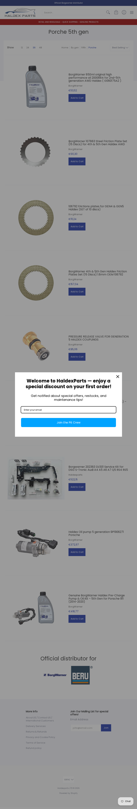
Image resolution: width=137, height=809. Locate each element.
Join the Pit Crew (68, 422)
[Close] (117, 376)
